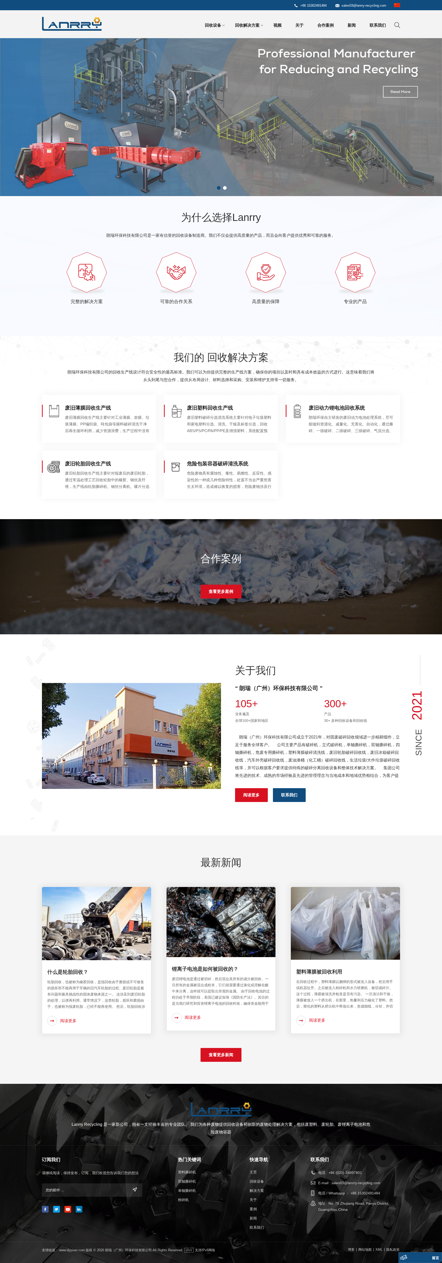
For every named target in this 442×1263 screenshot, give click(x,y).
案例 (253, 1209)
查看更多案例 (221, 591)
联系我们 (378, 25)
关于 (299, 25)
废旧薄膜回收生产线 (88, 408)
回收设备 (213, 25)
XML (378, 1249)
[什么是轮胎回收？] (96, 923)
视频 (277, 25)
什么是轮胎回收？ (67, 972)
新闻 (352, 25)
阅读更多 (251, 795)
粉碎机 (183, 1200)
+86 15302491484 (313, 5)
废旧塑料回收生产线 (210, 408)
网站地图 (365, 1249)
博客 (351, 1249)
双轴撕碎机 (187, 1181)
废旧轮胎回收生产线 (88, 463)
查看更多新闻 (221, 1055)
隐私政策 (393, 1249)
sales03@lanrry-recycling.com (363, 5)
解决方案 (257, 1191)
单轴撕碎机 (187, 1191)
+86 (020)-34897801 (345, 1173)
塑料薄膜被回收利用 (319, 972)
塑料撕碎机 (187, 1172)
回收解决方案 (247, 25)
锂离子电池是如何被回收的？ (205, 969)
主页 (253, 1172)
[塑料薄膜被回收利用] (345, 923)
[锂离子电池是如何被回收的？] (221, 922)
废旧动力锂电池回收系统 (337, 408)
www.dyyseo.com (72, 1250)
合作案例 (325, 25)
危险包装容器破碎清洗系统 (217, 463)
